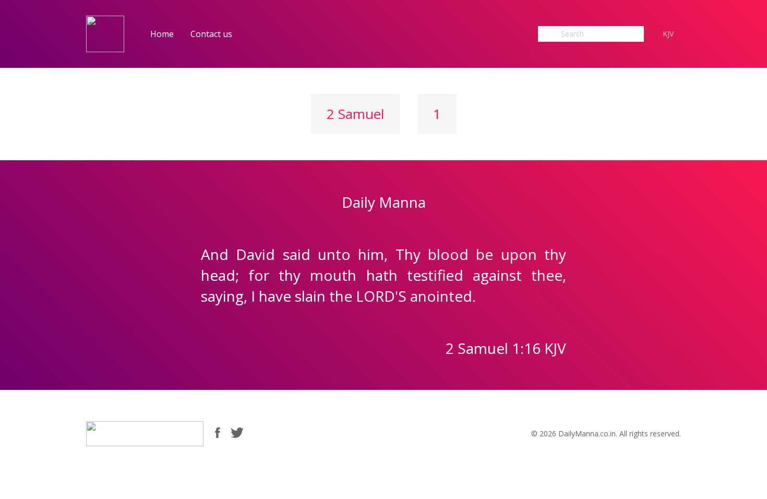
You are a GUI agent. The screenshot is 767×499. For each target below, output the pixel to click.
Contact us (211, 34)
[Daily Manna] (105, 33)
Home (162, 34)
